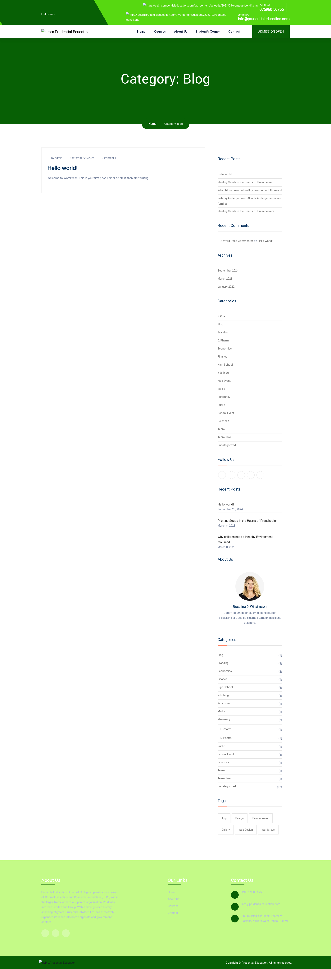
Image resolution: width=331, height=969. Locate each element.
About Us (180, 31)
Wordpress (268, 829)
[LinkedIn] (68, 13)
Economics (225, 348)
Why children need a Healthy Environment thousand (250, 190)
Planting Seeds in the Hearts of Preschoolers (246, 211)
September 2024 (228, 270)
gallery (226, 829)
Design (239, 818)
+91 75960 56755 (252, 892)
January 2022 (226, 286)
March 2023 (225, 278)
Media (221, 389)
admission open (271, 31)
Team (221, 429)
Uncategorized (227, 445)
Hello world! (63, 168)
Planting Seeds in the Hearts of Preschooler (245, 182)
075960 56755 (272, 9)
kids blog (223, 372)
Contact (234, 31)
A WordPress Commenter (236, 241)
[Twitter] (75, 13)
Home (141, 31)
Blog (220, 324)
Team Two (224, 437)
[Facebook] (61, 13)
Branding (223, 332)
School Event (226, 413)
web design (246, 829)
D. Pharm (223, 340)
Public (221, 405)
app (224, 818)
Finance (222, 356)
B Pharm (223, 316)
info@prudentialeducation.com (264, 18)
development (260, 818)
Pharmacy (224, 397)
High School (225, 364)
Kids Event (224, 380)
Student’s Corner (208, 31)
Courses (160, 31)
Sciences (223, 421)
